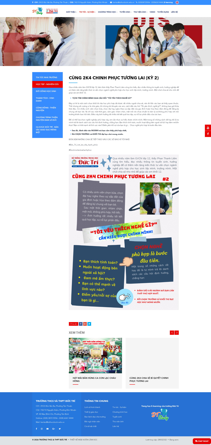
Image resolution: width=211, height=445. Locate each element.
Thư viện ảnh (140, 12)
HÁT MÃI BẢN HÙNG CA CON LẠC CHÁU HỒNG (94, 380)
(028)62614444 (157, 2)
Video (152, 12)
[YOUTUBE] (208, 128)
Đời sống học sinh (46, 91)
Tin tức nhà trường (46, 77)
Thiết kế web (76, 440)
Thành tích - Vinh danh (45, 99)
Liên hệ (174, 12)
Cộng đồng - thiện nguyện (46, 109)
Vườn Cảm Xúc (90, 440)
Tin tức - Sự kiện (86, 12)
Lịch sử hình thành (92, 407)
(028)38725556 (144, 2)
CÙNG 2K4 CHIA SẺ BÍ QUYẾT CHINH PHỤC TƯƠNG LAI (149, 380)
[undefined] (124, 232)
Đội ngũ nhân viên (92, 421)
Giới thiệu (70, 12)
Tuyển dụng (163, 12)
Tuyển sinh (125, 12)
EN (177, 2)
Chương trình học (107, 12)
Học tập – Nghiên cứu (47, 84)
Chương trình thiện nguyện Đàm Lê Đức (47, 118)
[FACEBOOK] (208, 134)
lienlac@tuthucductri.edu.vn (123, 2)
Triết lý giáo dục (91, 412)
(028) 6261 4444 (66, 418)
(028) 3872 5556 (50, 418)
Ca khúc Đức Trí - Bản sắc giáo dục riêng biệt (47, 130)
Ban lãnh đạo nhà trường (95, 417)
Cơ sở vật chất (90, 426)
